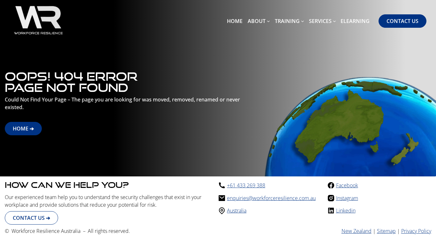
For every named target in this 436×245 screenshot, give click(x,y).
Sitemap (386, 230)
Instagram (347, 198)
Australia (236, 210)
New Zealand (357, 230)
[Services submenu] (334, 21)
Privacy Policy (416, 230)
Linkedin (346, 210)
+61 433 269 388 (246, 185)
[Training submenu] (302, 21)
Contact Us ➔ (31, 217)
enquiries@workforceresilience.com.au (271, 198)
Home (235, 21)
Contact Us (402, 21)
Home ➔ (23, 128)
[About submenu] (268, 21)
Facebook (347, 185)
